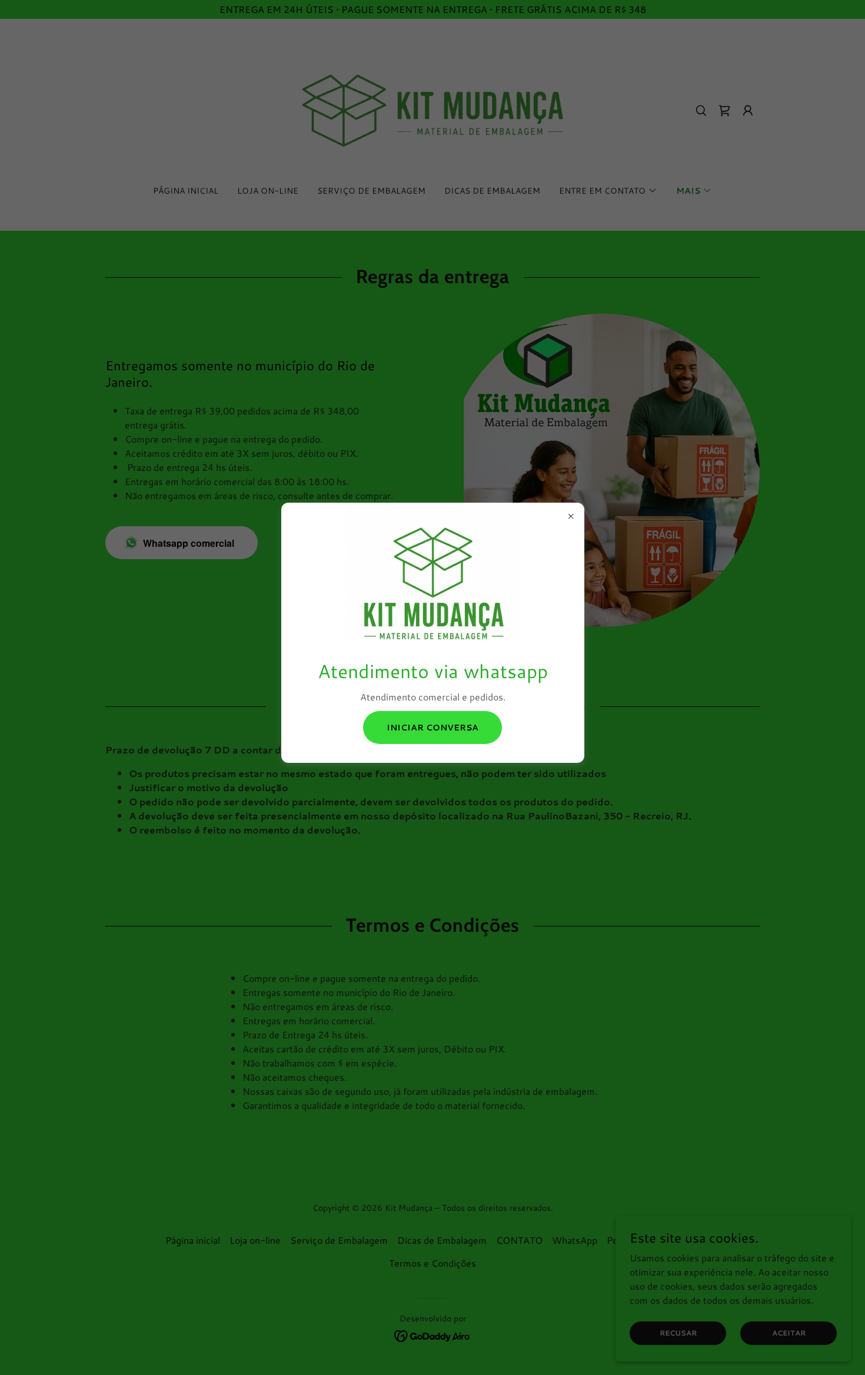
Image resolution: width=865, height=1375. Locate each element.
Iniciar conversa (432, 727)
